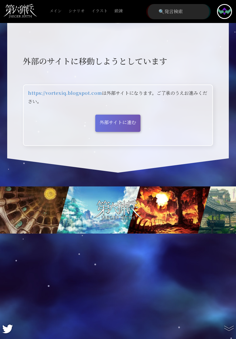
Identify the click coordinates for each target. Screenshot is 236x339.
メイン (56, 11)
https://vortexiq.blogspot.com (65, 93)
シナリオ (76, 11)
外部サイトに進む (118, 122)
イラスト (100, 11)
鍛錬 (119, 11)
